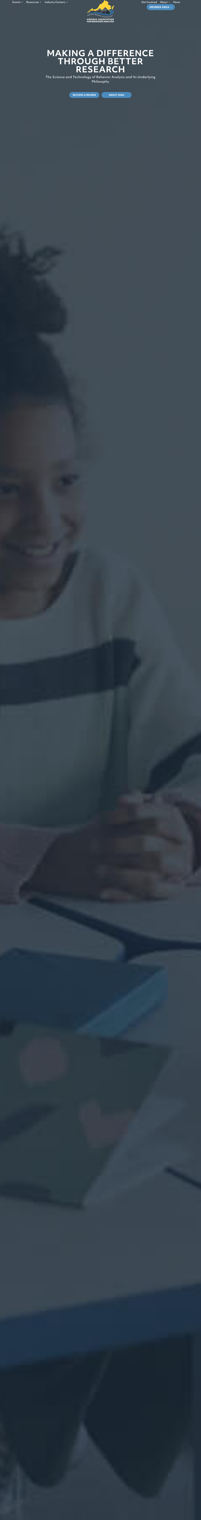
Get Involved (149, 2)
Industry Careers (55, 2)
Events (16, 2)
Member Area (159, 7)
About (164, 2)
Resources (32, 2)
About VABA (116, 95)
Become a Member (84, 95)
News (176, 2)
